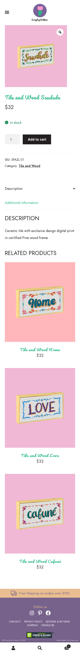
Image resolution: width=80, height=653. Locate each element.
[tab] (40, 189)
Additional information (21, 202)
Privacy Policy (33, 621)
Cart (61, 646)
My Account (13, 648)
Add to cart (37, 139)
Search (40, 648)
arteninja (74, 640)
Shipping (32, 625)
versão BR (47, 625)
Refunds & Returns (58, 621)
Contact (15, 621)
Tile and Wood (29, 166)
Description (14, 188)
